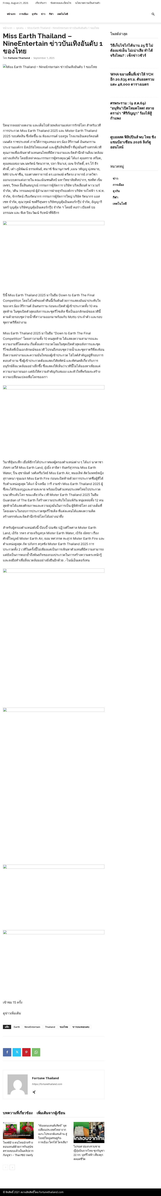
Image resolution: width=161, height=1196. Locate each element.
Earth (17, 1026)
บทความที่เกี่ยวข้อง (17, 1113)
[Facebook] (7, 1052)
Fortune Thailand (19, 57)
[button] (153, 14)
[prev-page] (5, 1167)
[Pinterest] (26, 1052)
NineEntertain (32, 1026)
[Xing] (35, 1092)
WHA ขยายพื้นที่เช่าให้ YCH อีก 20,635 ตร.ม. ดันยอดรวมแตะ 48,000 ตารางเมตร (132, 79)
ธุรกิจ (34, 14)
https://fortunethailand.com (47, 1084)
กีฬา (51, 14)
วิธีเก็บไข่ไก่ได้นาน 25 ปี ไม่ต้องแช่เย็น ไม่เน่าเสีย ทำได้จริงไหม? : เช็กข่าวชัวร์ (131, 50)
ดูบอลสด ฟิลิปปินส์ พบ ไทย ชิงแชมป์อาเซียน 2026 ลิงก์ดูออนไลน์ (133, 142)
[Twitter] (17, 1052)
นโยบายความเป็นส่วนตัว (87, 2)
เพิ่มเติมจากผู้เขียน (51, 1113)
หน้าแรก (11, 14)
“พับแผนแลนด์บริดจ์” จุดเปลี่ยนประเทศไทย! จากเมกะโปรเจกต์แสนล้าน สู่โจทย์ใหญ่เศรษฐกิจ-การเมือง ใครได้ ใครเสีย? (53, 1134)
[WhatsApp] (36, 1052)
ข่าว (43, 14)
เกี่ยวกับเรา (41, 2)
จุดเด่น (19, 28)
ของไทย (64, 1026)
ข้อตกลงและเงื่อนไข (61, 2)
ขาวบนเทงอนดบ (81, 1026)
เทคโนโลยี (62, 14)
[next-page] (12, 1167)
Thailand (50, 1026)
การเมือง (23, 14)
